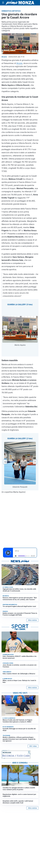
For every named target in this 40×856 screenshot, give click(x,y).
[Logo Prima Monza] (20, 3)
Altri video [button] (33, 746)
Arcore (19, 63)
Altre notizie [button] (32, 620)
